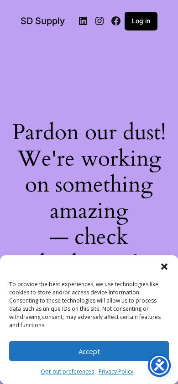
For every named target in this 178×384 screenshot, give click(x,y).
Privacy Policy (116, 371)
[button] (164, 266)
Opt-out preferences (67, 371)
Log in (141, 21)
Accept (89, 351)
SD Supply (43, 20)
